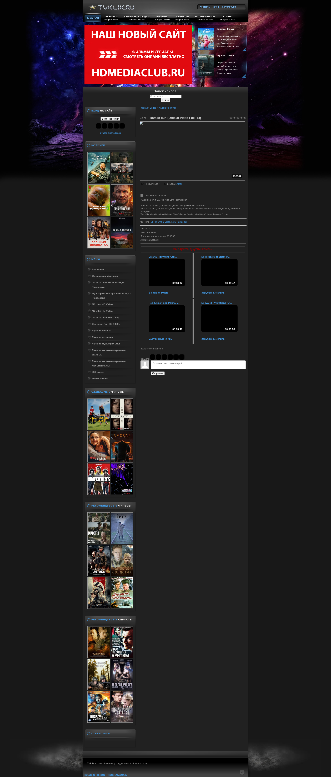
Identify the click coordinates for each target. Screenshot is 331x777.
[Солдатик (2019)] (122, 575)
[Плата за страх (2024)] (99, 183)
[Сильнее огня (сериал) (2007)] (122, 721)
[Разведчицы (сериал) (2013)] (99, 657)
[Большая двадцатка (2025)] (99, 247)
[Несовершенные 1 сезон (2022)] (99, 494)
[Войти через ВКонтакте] (158, 357)
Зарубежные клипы (213, 292)
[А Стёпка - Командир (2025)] (122, 183)
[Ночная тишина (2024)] (122, 247)
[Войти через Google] (176, 357)
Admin (180, 184)
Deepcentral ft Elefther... (215, 256)
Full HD (153, 222)
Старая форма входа (110, 133)
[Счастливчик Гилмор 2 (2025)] (99, 429)
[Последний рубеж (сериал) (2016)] (99, 689)
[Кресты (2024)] (99, 543)
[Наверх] (242, 772)
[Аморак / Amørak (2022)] (122, 461)
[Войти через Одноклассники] (181, 357)
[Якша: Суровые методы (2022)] (122, 494)
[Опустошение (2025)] (122, 215)
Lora (173, 222)
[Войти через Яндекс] (170, 357)
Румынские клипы (167, 108)
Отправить (157, 373)
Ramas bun (182, 222)
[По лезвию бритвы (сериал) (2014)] (122, 657)
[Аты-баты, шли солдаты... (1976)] (122, 607)
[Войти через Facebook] (164, 357)
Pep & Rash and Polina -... (164, 302)
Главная (144, 108)
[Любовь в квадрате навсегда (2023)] (99, 461)
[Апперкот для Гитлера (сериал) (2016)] (122, 689)
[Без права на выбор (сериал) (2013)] (99, 721)
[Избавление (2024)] (122, 429)
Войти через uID (110, 119)
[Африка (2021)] (99, 575)
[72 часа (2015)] (99, 607)
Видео (153, 108)
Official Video (164, 222)
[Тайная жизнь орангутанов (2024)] (99, 215)
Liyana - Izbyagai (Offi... (163, 256)
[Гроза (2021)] (122, 543)
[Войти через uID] (152, 357)
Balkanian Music (158, 292)
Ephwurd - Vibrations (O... (216, 302)
